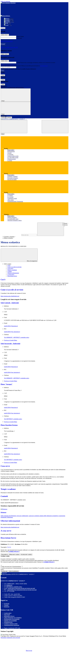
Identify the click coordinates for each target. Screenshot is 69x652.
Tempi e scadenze (12, 270)
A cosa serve (10, 274)
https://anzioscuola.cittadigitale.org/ (10, 296)
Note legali (7, 614)
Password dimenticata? (7, 41)
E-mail (18, 62)
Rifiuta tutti (14, 554)
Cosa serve (10, 268)
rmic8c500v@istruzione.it (11, 326)
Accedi (3, 28)
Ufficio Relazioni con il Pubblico (13, 617)
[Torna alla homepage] (34, 119)
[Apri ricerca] (55, 126)
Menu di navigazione (32, 261)
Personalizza (4, 554)
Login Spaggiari (44, 65)
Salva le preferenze (13, 571)
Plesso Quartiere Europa (9, 425)
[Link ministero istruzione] (8, 3)
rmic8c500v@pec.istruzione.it (12, 331)
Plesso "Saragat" (7, 384)
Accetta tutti (26, 554)
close (2, 134)
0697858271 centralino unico (14, 586)
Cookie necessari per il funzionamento (11, 566)
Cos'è (8, 265)
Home (65, 223)
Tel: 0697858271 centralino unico (13, 419)
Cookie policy (8, 613)
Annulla (3, 117)
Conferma (9, 117)
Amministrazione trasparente (11, 625)
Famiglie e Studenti (9, 236)
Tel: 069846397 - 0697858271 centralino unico (16, 337)
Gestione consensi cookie (11, 623)
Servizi (66, 225)
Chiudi (2, 75)
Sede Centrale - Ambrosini (10, 303)
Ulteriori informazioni (13, 273)
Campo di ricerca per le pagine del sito (11, 235)
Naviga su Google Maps (10, 340)
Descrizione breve (12, 276)
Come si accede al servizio (14, 267)
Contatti (9, 271)
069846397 (9, 585)
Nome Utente (20, 36)
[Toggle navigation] (14, 126)
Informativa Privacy (9, 616)
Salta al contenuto (5, 1)
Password (19, 38)
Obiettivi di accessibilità (10, 620)
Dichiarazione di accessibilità (11, 619)
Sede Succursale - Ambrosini (10, 343)
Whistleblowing (8, 622)
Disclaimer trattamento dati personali (10, 637)
